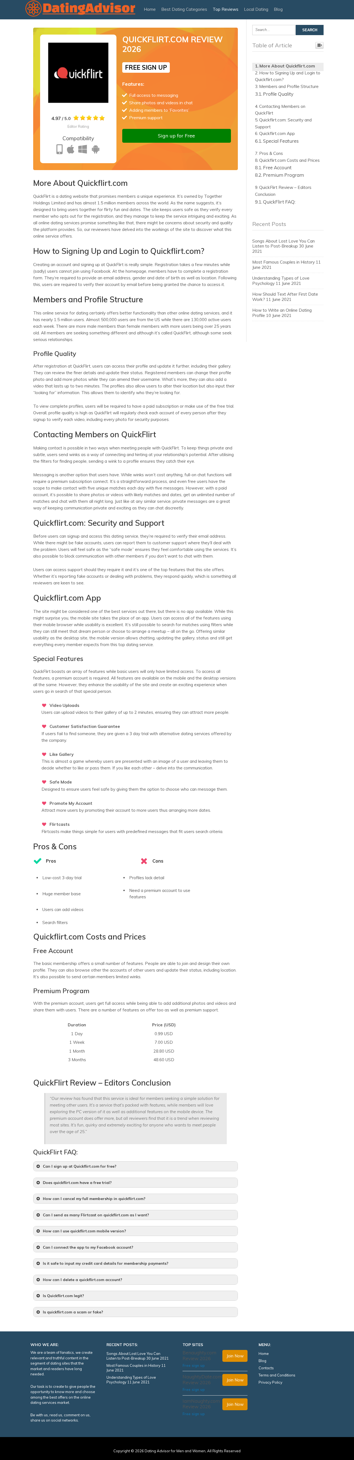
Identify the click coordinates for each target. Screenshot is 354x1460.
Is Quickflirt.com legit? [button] (63, 1295)
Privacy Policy (270, 1382)
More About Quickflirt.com (287, 66)
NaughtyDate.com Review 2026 (202, 1379)
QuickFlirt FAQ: (279, 202)
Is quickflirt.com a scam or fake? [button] (73, 1312)
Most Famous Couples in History (283, 262)
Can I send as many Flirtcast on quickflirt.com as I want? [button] (96, 1214)
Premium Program (283, 175)
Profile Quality (278, 94)
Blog (278, 9)
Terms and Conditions (277, 1375)
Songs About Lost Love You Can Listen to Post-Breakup (283, 243)
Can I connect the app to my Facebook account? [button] (88, 1247)
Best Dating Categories (184, 9)
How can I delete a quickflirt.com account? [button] (82, 1279)
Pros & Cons (271, 153)
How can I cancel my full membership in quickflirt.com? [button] (94, 1198)
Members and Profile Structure (289, 86)
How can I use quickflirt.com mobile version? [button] (84, 1231)
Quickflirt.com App (277, 133)
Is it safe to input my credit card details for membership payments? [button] (105, 1263)
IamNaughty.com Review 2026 (201, 1403)
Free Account (277, 167)
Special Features (281, 141)
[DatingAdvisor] (80, 16)
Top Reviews (225, 9)
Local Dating (256, 9)
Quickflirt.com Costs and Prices (289, 160)
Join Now (235, 1355)
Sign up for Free (176, 135)
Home (150, 9)
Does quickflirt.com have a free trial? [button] (77, 1182)
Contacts (266, 1368)
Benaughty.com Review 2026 (199, 1355)
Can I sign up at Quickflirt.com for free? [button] (79, 1166)
